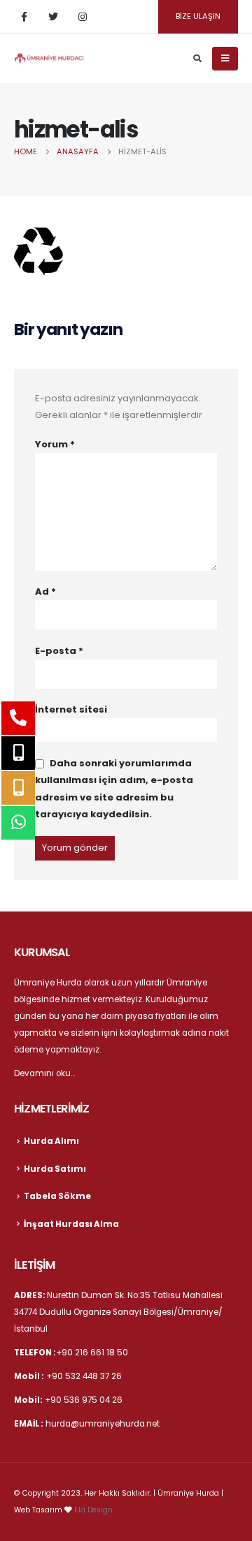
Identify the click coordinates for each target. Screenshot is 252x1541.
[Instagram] (82, 17)
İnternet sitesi (71, 709)
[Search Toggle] (197, 58)
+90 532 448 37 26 (84, 1376)
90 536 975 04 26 (86, 1400)
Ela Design (93, 1510)
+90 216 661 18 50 (92, 1352)
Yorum (55, 444)
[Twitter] (53, 17)
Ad (45, 591)
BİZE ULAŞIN (198, 16)
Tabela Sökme (57, 1196)
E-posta (59, 650)
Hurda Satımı (55, 1169)
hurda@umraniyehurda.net (103, 1423)
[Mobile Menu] (225, 58)
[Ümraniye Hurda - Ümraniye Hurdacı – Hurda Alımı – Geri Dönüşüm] (49, 58)
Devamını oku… (44, 1073)
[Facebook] (24, 17)
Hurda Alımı (51, 1141)
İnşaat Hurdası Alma (71, 1224)
